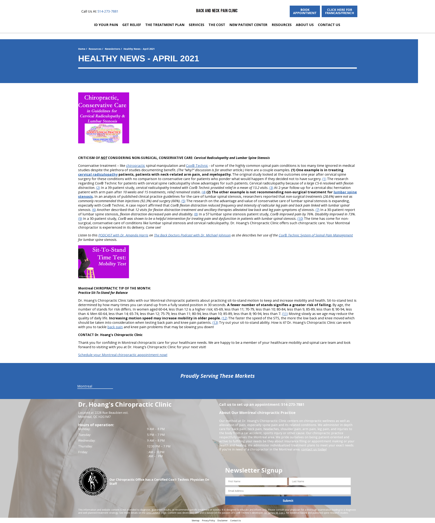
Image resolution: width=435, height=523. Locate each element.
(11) (285, 313)
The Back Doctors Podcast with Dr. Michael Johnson (192, 235)
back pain (115, 327)
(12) (224, 318)
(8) (196, 214)
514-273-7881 (107, 11)
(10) (300, 218)
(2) (98, 187)
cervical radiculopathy (98, 174)
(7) (317, 209)
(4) (204, 192)
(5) (183, 201)
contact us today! (314, 449)
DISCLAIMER (153, 512)
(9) (80, 218)
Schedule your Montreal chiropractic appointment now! (122, 354)
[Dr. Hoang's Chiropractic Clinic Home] (217, 10)
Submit (288, 501)
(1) (324, 178)
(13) (215, 322)
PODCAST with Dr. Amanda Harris (123, 235)
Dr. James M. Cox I (274, 512)
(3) (271, 187)
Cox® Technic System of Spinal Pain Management (316, 235)
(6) (94, 209)
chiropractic (135, 165)
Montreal (84, 386)
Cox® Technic (197, 165)
